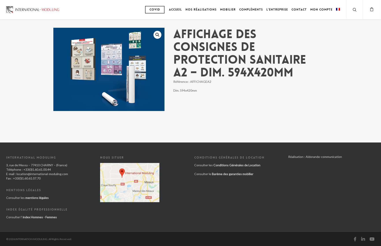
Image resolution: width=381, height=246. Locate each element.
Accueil (175, 9)
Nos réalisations (201, 9)
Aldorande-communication (324, 157)
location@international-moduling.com (42, 174)
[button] (157, 35)
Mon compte (321, 9)
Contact (299, 9)
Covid (154, 9)
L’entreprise (277, 9)
